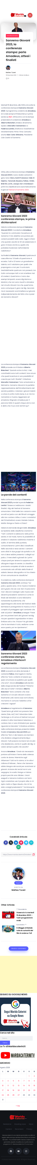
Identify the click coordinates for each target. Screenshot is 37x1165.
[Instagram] (26, 1151)
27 (19, 1095)
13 (18, 1085)
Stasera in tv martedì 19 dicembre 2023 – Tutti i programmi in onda (25, 916)
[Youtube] (18, 1151)
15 (29, 1085)
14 (24, 1085)
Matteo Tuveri (11, 72)
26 (13, 1095)
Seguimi (18, 883)
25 (8, 1095)
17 (3, 1090)
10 (3, 1085)
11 (8, 1085)
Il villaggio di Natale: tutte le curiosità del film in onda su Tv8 (24, 930)
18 (8, 1090)
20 (19, 1090)
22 (29, 1090)
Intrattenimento (12, 36)
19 (13, 1090)
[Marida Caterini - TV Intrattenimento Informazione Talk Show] (18, 15)
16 (34, 1085)
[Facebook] (11, 1151)
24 (3, 1095)
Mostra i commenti (18, 948)
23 (34, 1090)
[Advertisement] (18, 974)
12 (13, 1085)
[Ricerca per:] (16, 1038)
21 (24, 1090)
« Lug (18, 1105)
